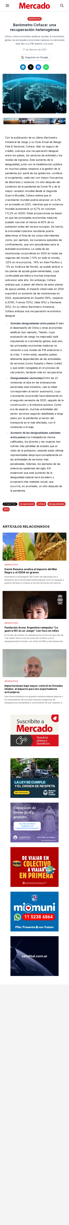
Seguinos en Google (36, 57)
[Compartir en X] (31, 67)
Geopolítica (34, 19)
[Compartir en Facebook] (38, 67)
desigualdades (56, 504)
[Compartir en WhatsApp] (46, 67)
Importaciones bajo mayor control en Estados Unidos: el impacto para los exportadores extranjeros (33, 689)
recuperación (27, 504)
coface (41, 504)
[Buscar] (62, 5)
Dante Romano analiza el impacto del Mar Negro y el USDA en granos (30, 571)
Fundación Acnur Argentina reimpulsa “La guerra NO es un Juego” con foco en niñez (31, 629)
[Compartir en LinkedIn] (23, 67)
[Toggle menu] (7, 5)
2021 (6, 509)
